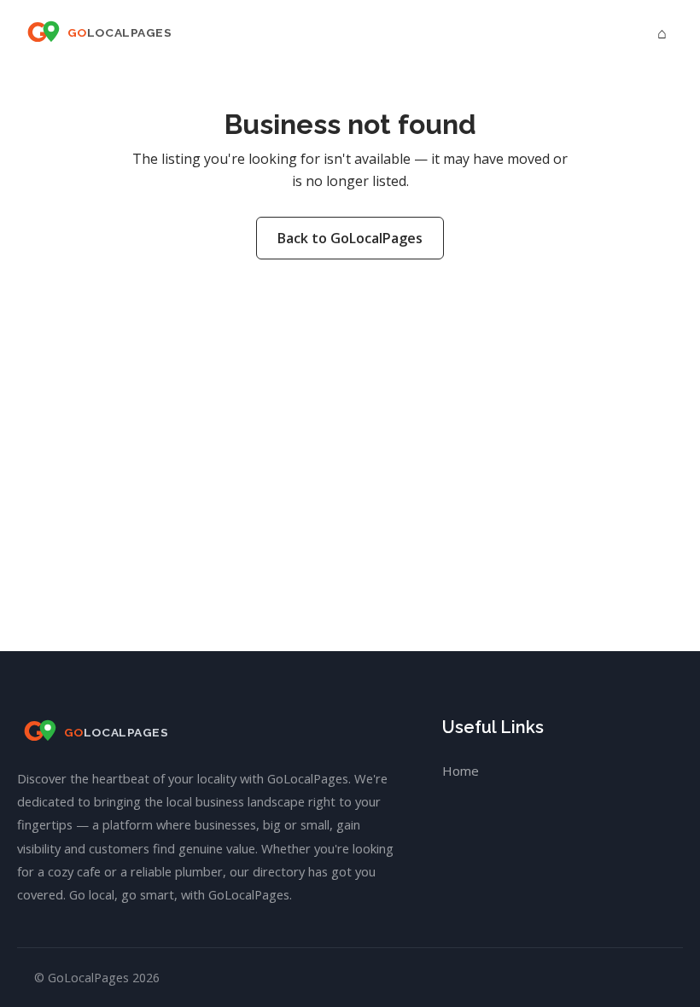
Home (460, 770)
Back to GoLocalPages (350, 238)
